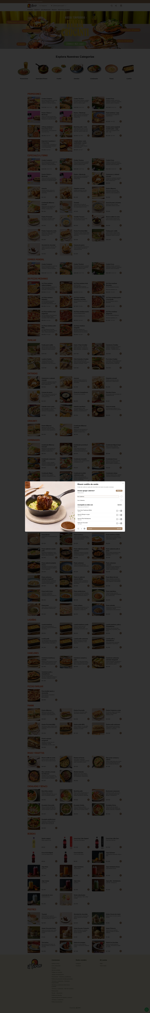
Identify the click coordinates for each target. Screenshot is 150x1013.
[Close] (123, 483)
